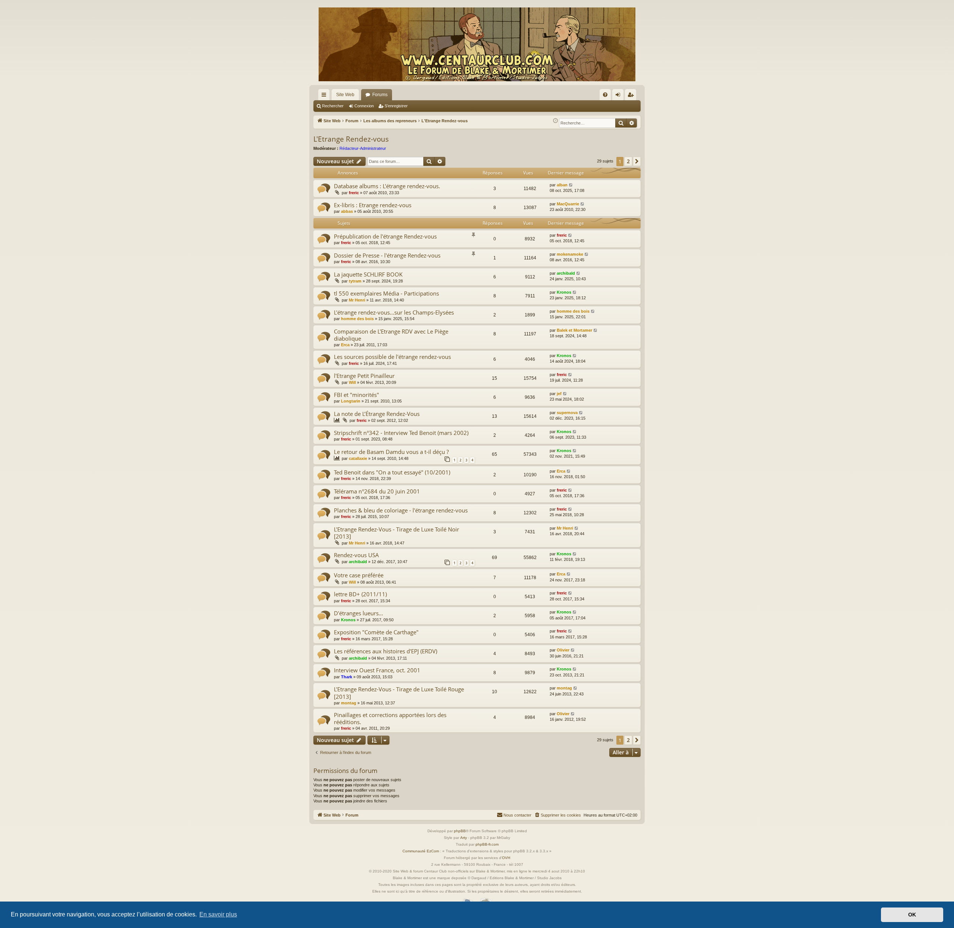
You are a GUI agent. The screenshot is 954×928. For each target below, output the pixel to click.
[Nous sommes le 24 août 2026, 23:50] (555, 121)
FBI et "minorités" (356, 394)
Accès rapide (325, 96)
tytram (355, 281)
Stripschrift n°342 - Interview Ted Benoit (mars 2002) (401, 432)
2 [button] (628, 161)
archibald (566, 273)
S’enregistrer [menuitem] (632, 96)
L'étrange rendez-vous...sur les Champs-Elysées (394, 312)
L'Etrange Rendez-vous (351, 139)
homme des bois (357, 318)
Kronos (564, 292)
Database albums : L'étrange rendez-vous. (387, 186)
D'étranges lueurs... (358, 613)
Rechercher (333, 106)
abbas (347, 211)
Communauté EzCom (420, 851)
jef (559, 393)
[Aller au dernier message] (571, 185)
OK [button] (912, 915)
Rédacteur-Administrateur (362, 148)
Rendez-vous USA (356, 555)
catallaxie (358, 458)
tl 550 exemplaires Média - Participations (386, 293)
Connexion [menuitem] (619, 96)
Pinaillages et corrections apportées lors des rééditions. (390, 718)
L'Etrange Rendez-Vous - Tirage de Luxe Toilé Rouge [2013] (399, 692)
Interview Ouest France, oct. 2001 (377, 670)
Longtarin (350, 401)
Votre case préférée (358, 575)
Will (352, 382)
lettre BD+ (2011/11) (360, 594)
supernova (567, 412)
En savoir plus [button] (218, 914)
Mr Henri (357, 300)
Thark (346, 677)
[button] (637, 161)
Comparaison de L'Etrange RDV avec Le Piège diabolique (391, 335)
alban (562, 185)
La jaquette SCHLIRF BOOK (368, 274)
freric (354, 192)
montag (348, 703)
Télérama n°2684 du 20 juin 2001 (377, 491)
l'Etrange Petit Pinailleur (364, 375)
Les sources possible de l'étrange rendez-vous (392, 356)
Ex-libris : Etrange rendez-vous (372, 205)
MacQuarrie (568, 204)
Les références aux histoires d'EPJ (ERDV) (385, 651)
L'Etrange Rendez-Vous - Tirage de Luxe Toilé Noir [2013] (396, 532)
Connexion (364, 106)
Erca (345, 345)
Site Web (345, 94)
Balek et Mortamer (574, 330)
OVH (506, 858)
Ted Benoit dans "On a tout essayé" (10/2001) (392, 472)
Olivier (563, 650)
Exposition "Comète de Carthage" (376, 632)
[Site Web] (477, 44)
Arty (463, 838)
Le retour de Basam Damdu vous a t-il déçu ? (391, 451)
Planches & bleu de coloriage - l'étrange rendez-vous (401, 510)
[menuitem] (605, 94)
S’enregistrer (396, 106)
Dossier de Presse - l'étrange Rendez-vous (387, 255)
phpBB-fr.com (487, 844)
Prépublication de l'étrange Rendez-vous (385, 236)
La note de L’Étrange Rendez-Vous (377, 413)
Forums (380, 94)
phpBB (460, 831)
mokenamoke (570, 254)
